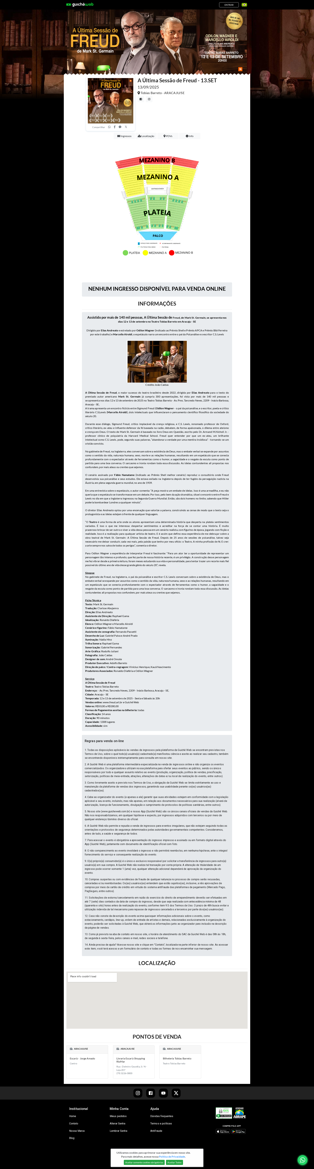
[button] (157, 741)
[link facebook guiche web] (150, 1093)
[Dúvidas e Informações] (243, 5)
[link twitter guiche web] (176, 1093)
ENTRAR (229, 4)
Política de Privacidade (172, 1156)
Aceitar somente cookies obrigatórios (144, 1162)
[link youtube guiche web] (163, 1093)
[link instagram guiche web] (137, 1093)
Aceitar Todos (174, 1162)
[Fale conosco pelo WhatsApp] (302, 1160)
